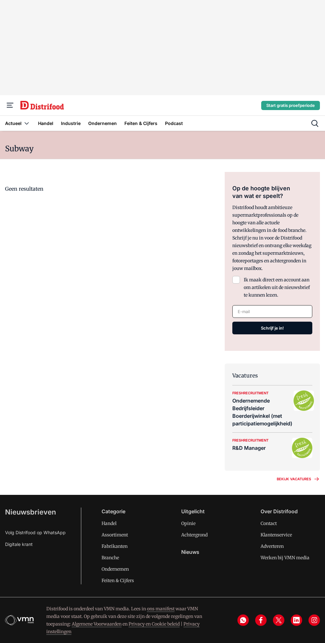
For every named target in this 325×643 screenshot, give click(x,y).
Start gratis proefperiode (290, 105)
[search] (315, 123)
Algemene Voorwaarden (97, 624)
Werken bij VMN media (285, 558)
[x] (278, 620)
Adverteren (272, 546)
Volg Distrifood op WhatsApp (35, 532)
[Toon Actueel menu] (26, 123)
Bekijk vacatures (294, 479)
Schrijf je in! (272, 328)
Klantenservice (276, 535)
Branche (110, 558)
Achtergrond (194, 535)
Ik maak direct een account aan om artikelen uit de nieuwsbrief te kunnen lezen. (277, 287)
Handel (109, 523)
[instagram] (314, 620)
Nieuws (190, 552)
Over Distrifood (279, 511)
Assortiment (115, 535)
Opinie (188, 523)
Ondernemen (115, 569)
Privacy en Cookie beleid (154, 624)
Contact (269, 523)
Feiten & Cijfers (118, 580)
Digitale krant (19, 544)
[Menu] (10, 105)
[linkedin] (296, 620)
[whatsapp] (243, 620)
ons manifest (161, 609)
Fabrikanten (115, 546)
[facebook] (261, 620)
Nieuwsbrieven (30, 512)
